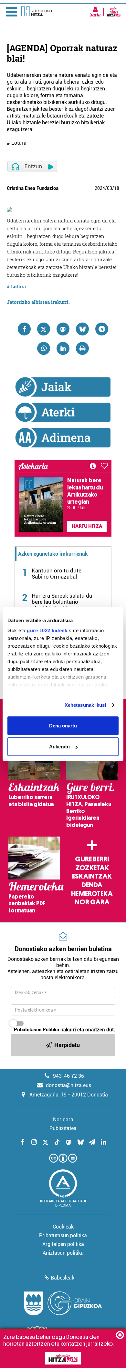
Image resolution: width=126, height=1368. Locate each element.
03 (109, 188)
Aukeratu (59, 746)
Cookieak (63, 1227)
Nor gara (92, 902)
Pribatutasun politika (63, 1235)
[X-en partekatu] (43, 329)
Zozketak (92, 867)
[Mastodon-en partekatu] (63, 329)
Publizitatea (63, 1128)
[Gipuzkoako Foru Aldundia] (63, 1303)
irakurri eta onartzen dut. (64, 1030)
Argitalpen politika (63, 1244)
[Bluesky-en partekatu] (82, 329)
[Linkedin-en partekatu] (63, 348)
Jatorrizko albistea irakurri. (38, 302)
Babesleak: (63, 1278)
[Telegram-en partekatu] (101, 329)
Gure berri (92, 859)
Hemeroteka (92, 893)
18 (116, 188)
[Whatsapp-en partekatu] (43, 348)
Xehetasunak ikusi (85, 705)
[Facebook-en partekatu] (24, 329)
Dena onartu (63, 725)
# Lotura (16, 286)
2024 (100, 188)
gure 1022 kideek (47, 630)
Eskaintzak (92, 876)
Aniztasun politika (63, 1253)
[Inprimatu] (82, 348)
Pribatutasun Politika (36, 1030)
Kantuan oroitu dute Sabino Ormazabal (56, 573)
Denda (92, 885)
